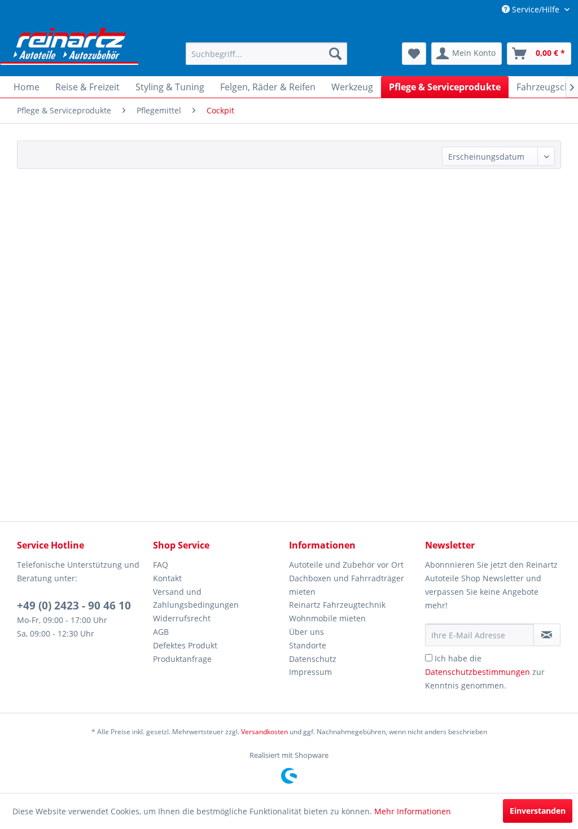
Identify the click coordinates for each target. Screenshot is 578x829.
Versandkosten (264, 731)
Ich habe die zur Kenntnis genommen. (485, 672)
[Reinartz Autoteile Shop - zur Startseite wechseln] (69, 45)
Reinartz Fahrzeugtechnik (337, 604)
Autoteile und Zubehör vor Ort (346, 564)
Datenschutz (312, 658)
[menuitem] (267, 53)
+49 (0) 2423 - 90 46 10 (74, 605)
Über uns (306, 631)
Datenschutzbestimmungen (477, 671)
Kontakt (167, 578)
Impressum (310, 671)
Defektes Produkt (185, 645)
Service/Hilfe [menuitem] (536, 9)
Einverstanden (538, 810)
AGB (161, 631)
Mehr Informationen (412, 811)
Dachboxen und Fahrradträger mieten (346, 585)
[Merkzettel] (414, 53)
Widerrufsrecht (182, 618)
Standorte (307, 645)
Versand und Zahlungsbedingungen (196, 598)
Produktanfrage (182, 658)
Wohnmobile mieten (327, 618)
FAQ (160, 564)
